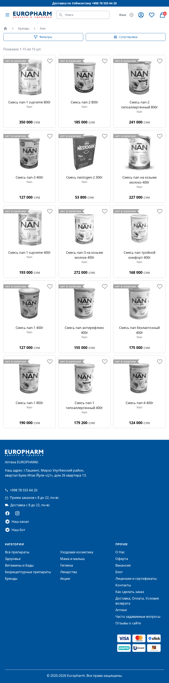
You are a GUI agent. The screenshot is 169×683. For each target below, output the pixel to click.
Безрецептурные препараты (28, 572)
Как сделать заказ (129, 591)
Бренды (23, 28)
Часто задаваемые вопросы (137, 616)
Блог (119, 572)
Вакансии (123, 565)
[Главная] (5, 28)
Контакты (123, 585)
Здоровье (13, 558)
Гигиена (66, 565)
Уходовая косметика (76, 552)
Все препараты (17, 552)
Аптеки (121, 610)
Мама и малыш (72, 558)
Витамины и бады (19, 565)
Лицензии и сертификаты (136, 578)
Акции (65, 578)
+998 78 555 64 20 (23, 490)
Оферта (121, 558)
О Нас (120, 552)
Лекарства (68, 572)
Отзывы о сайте (128, 623)
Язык (122, 15)
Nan (43, 28)
